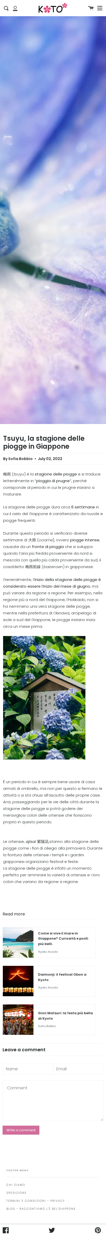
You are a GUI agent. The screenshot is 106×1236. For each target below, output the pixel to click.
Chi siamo (15, 1185)
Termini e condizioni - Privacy (35, 1201)
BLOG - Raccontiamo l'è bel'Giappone (41, 1209)
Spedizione (16, 1193)
